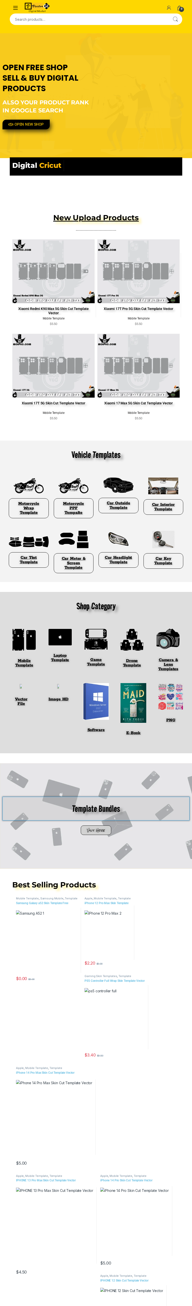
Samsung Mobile (52, 898)
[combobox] (89, 19)
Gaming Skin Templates (100, 976)
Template (71, 898)
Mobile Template (27, 898)
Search (175, 19)
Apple (88, 898)
